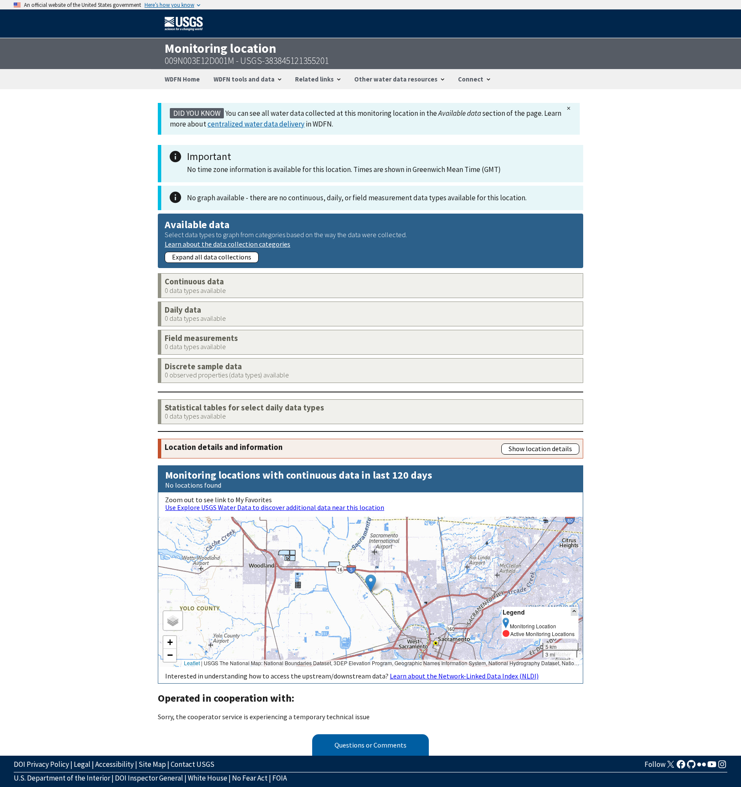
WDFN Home (182, 79)
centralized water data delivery (256, 124)
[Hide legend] (574, 612)
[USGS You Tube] (712, 767)
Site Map (152, 764)
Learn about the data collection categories (227, 244)
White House (207, 778)
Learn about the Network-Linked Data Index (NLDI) (464, 676)
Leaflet (192, 662)
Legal (82, 764)
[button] (370, 583)
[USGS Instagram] (722, 767)
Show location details (540, 448)
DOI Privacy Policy (41, 764)
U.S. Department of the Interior (62, 778)
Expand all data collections (211, 257)
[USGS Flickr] (701, 767)
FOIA (279, 778)
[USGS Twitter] (671, 767)
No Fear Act (250, 778)
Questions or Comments (370, 745)
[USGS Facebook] (681, 767)
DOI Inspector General (149, 778)
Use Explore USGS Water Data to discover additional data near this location (274, 507)
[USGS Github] (691, 767)
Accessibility (114, 764)
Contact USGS (192, 764)
